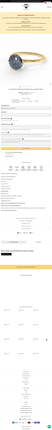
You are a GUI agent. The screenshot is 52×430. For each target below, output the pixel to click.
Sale (26, 404)
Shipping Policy (26, 373)
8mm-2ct (37, 101)
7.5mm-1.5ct (29, 101)
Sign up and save (26, 416)
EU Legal (26, 383)
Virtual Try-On (26, 226)
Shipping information (26, 220)
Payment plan (26, 223)
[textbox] (9, 127)
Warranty (26, 390)
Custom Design (26, 388)
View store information (9, 156)
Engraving (4, 132)
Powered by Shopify (26, 428)
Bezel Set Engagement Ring (26, 408)
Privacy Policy (26, 377)
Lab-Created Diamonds (26, 406)
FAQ (26, 392)
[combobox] (26, 127)
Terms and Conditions (26, 375)
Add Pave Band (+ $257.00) (10, 120)
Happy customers (26, 381)
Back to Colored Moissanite (27, 267)
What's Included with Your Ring (26, 218)
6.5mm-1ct (15, 101)
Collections (26, 402)
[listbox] (26, 108)
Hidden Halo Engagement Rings (26, 412)
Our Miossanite (26, 162)
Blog (26, 379)
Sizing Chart (26, 396)
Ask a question (26, 228)
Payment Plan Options (26, 394)
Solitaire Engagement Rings (25, 410)
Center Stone (26, 98)
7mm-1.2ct (22, 101)
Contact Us (26, 398)
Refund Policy (26, 371)
